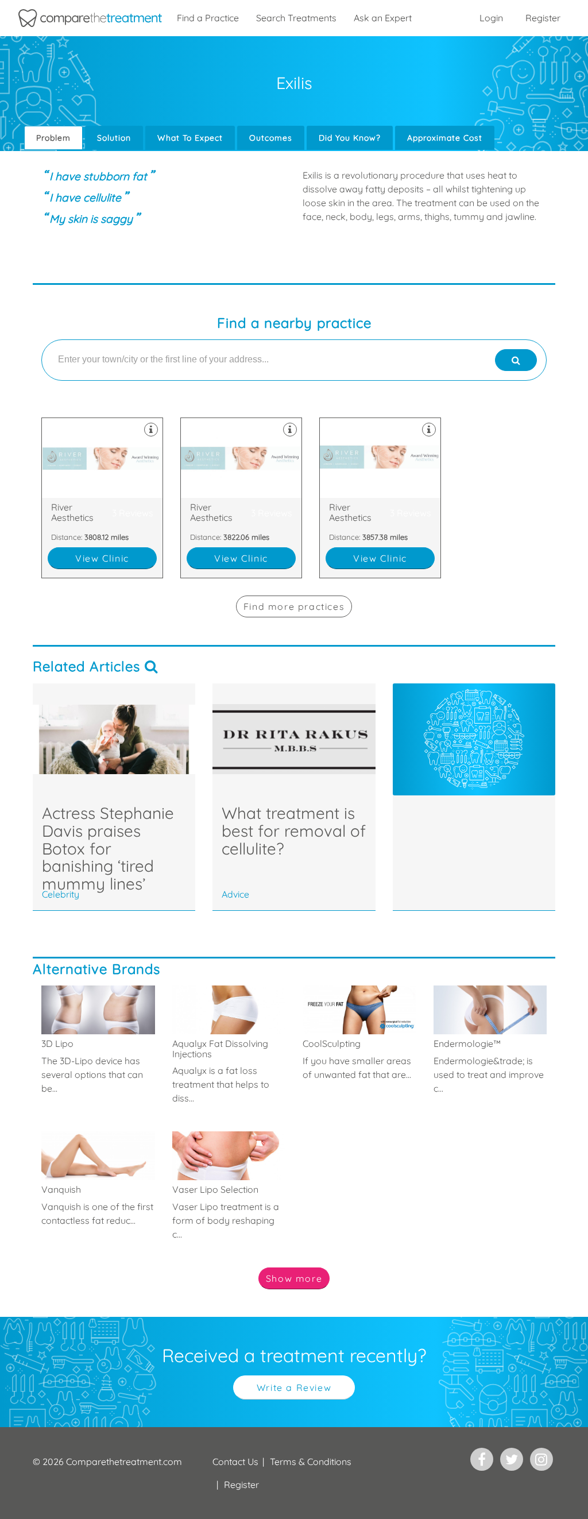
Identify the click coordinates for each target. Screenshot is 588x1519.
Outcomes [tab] (270, 138)
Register (542, 18)
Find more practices (294, 606)
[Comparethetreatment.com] (90, 18)
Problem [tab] (53, 138)
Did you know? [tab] (350, 138)
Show (294, 1278)
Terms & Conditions (310, 1461)
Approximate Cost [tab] (444, 138)
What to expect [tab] (190, 138)
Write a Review (294, 1387)
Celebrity (60, 894)
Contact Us (235, 1461)
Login (491, 18)
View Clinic (102, 558)
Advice (235, 894)
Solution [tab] (114, 138)
